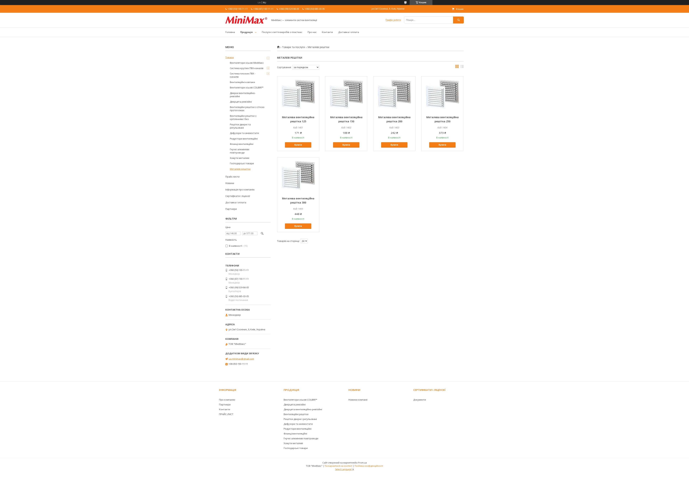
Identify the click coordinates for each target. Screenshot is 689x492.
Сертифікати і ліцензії (237, 196)
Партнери (231, 208)
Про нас (312, 32)
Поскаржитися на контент (338, 465)
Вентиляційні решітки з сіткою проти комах (247, 108)
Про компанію (227, 399)
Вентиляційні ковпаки (242, 82)
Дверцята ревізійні (241, 101)
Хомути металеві (239, 158)
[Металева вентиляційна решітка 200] (394, 94)
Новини (229, 183)
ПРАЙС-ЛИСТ (226, 414)
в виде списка (462, 67)
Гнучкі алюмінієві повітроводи (239, 151)
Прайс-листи (232, 176)
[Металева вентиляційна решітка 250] (442, 94)
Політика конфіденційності (369, 465)
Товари (229, 57)
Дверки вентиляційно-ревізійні (243, 94)
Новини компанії (357, 399)
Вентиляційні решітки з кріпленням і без (243, 117)
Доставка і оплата (348, 32)
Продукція (246, 32)
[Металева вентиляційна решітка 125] (298, 94)
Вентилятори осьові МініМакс (247, 62)
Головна (230, 32)
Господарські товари (242, 163)
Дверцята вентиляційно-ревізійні (303, 409)
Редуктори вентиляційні (244, 138)
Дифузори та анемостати (244, 133)
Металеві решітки (240, 169)
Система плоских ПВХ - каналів (243, 75)
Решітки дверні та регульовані (240, 126)
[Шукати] (458, 19)
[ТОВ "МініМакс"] (246, 22)
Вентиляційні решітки (296, 414)
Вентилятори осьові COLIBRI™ (246, 87)
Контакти (327, 32)
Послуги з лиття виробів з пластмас (282, 32)
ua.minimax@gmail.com (241, 358)
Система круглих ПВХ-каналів (246, 68)
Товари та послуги (293, 47)
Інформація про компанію (240, 189)
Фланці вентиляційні (241, 144)
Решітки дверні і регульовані (300, 419)
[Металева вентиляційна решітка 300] (298, 175)
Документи (419, 399)
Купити (298, 145)
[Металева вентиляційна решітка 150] (346, 94)
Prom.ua (362, 462)
